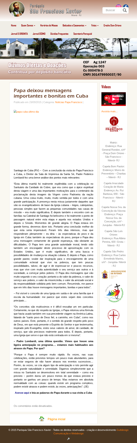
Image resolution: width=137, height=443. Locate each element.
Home (13, 25)
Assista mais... (109, 111)
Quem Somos (27, 25)
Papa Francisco (73, 102)
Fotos (94, 25)
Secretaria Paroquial (82, 33)
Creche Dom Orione (112, 25)
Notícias (59, 102)
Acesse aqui (22, 392)
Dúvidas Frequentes (59, 33)
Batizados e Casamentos (74, 25)
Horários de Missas (49, 25)
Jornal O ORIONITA (19, 33)
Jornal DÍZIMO (39, 33)
